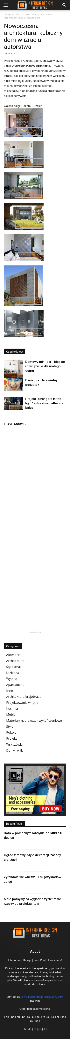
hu (19, 1016)
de (30, 1029)
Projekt (11, 738)
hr (23, 1016)
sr (58, 1016)
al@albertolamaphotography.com (42, 996)
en (7, 1016)
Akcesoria (13, 655)
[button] (64, 5)
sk (48, 1016)
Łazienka (12, 673)
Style (9, 726)
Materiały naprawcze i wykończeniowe (34, 720)
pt (35, 1029)
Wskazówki (14, 744)
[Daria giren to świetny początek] (13, 384)
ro (44, 1016)
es (39, 1029)
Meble (10, 714)
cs (28, 1016)
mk (38, 1016)
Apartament (15, 685)
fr (25, 1029)
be (12, 1016)
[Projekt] (13, 403)
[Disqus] (35, 476)
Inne (9, 690)
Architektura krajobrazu (23, 696)
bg (36, 1020)
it (44, 1029)
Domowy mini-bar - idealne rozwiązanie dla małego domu (45, 366)
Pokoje (11, 732)
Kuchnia (12, 708)
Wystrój (12, 679)
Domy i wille (15, 750)
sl (53, 1016)
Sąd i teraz (13, 667)
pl (33, 1016)
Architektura (15, 661)
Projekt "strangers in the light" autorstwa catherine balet (44, 403)
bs (62, 1016)
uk (32, 1020)
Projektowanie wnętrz (22, 702)
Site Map (35, 1000)
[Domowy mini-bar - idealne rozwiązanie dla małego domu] (13, 370)
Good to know (14, 351)
